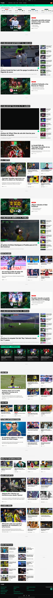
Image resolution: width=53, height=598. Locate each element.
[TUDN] (2, 3)
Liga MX (42, 173)
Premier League (30, 532)
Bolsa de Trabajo (3, 593)
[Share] (38, 68)
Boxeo (3, 501)
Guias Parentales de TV (17, 591)
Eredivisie (29, 471)
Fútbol (3, 186)
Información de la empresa (4, 590)
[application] (20, 56)
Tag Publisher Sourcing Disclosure (18, 593)
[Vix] (51, 3)
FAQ (14, 590)
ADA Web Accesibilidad (4, 591)
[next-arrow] (52, 11)
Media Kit (15, 588)
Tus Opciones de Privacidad (30, 590)
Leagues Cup (42, 532)
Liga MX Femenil (4, 398)
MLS (28, 173)
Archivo (28, 588)
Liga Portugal (29, 186)
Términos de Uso (3, 588)
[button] (20, 56)
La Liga (3, 445)
